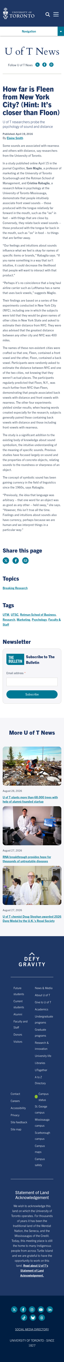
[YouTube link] (41, 1309)
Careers (15, 1100)
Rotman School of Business (38, 614)
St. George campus (41, 1109)
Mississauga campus (42, 1122)
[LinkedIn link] (50, 1309)
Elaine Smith (15, 138)
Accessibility (18, 1108)
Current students (19, 1004)
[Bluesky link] (33, 1317)
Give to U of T (43, 1002)
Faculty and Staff (21, 1024)
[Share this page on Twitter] (6, 560)
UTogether (41, 1070)
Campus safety (40, 1162)
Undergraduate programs (44, 1019)
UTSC (14, 614)
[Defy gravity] (32, 956)
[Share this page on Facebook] (15, 560)
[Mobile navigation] (56, 14)
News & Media (43, 988)
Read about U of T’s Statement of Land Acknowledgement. (34, 1270)
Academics (41, 1009)
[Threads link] (42, 1317)
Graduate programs (40, 1032)
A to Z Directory (40, 1080)
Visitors (18, 1041)
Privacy (15, 1115)
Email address (14, 673)
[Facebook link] (44, 64)
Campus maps (40, 1148)
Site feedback (19, 1122)
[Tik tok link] (24, 1317)
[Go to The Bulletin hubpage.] (15, 659)
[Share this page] (25, 560)
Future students (19, 991)
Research (9, 619)
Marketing (23, 619)
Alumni (18, 1014)
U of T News (32, 51)
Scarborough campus (42, 1135)
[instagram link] (51, 64)
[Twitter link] (37, 64)
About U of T (42, 995)
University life (43, 1055)
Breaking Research (15, 588)
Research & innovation (42, 1045)
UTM (6, 614)
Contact (15, 1093)
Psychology (39, 619)
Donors (18, 1034)
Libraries (40, 1063)
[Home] (19, 13)
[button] (48, 14)
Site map (16, 1129)
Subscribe (32, 694)
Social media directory (32, 1329)
